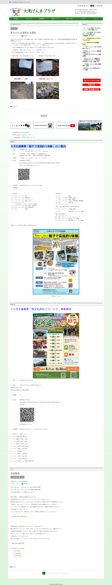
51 (12, 102)
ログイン (100, 2)
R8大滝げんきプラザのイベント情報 (92, 54)
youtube (18, 551)
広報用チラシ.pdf (56, 296)
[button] (55, 18)
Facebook (18, 555)
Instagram (18, 553)
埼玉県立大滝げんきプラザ (21, 2)
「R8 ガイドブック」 (89, 58)
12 (15, 567)
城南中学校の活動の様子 (18, 543)
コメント (44, 115)
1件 (22, 477)
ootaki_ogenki (25, 132)
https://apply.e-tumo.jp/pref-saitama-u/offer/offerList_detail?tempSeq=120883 (40, 402)
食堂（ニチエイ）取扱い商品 (92, 46)
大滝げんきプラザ (39, 11)
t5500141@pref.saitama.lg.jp (87, 11)
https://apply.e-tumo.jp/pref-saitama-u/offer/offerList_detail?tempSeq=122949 (40, 163)
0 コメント (15, 106)
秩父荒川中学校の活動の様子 (19, 516)
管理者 (25, 36)
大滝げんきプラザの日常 (18, 481)
